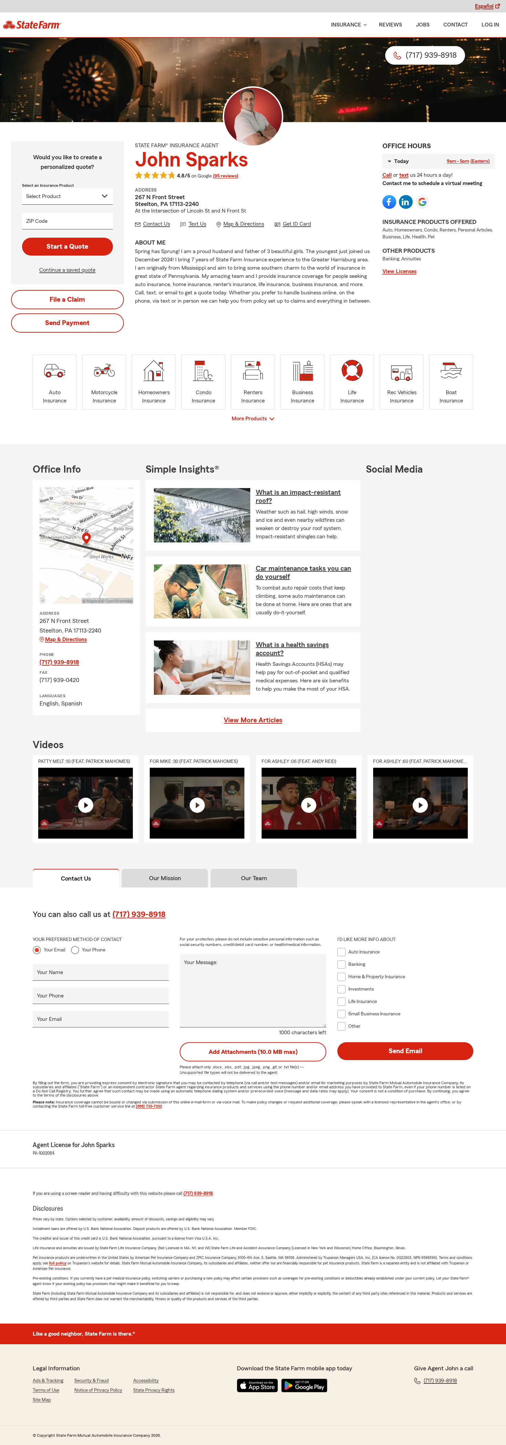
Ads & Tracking (48, 1380)
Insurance (346, 25)
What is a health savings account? (292, 649)
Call (387, 175)
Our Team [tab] (254, 878)
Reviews (390, 25)
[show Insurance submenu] (364, 25)
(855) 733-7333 (149, 1106)
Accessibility (146, 1380)
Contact (455, 25)
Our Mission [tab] (165, 878)
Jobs (423, 25)
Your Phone (93, 950)
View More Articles (253, 720)
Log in (490, 25)
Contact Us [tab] (76, 878)
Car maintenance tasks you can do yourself (303, 572)
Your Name (50, 972)
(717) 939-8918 (59, 662)
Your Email (54, 950)
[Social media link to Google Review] (422, 202)
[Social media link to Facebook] (389, 202)
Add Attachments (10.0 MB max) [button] (253, 1052)
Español (484, 6)
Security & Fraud (91, 1380)
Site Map (42, 1400)
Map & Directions (66, 639)
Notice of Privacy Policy (98, 1390)
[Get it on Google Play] (304, 1385)
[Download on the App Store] (257, 1385)
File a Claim (67, 299)
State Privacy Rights (154, 1390)
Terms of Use (46, 1390)
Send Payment (67, 323)
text (404, 175)
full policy (57, 1263)
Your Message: (201, 962)
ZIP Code (37, 221)
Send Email (405, 1051)
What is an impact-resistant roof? (298, 496)
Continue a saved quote (67, 270)
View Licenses (399, 271)
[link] (32, 25)
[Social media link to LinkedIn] (406, 202)
